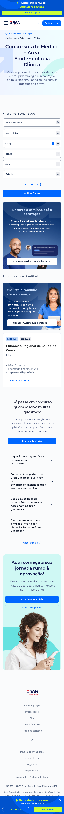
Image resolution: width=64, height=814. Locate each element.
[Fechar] (60, 800)
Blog (32, 718)
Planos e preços (32, 705)
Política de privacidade (32, 751)
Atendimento (32, 724)
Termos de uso (32, 758)
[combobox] (32, 133)
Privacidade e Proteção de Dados (32, 776)
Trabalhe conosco (32, 730)
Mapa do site (32, 770)
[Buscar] (58, 122)
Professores (32, 712)
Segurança (32, 764)
